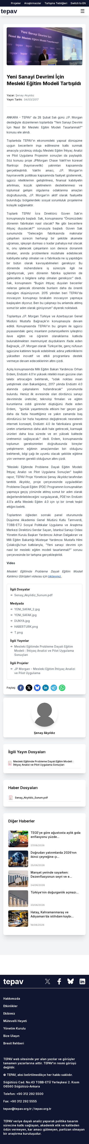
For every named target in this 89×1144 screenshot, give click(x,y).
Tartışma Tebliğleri (55, 3)
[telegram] (54, 687)
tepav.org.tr (42, 1108)
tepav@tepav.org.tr (17, 1108)
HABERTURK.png (24, 626)
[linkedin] (45, 687)
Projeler (16, 3)
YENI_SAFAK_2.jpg (25, 609)
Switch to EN (78, 3)
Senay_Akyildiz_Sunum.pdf (31, 595)
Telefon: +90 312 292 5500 (23, 1094)
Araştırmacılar (32, 3)
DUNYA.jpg (20, 621)
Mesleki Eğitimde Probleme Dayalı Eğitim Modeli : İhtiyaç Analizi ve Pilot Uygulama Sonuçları (42, 650)
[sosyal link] (47, 981)
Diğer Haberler (21, 821)
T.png (16, 632)
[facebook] (20, 687)
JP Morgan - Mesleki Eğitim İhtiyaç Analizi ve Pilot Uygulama (42, 671)
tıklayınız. (54, 576)
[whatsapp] (62, 687)
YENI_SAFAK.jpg (23, 615)
